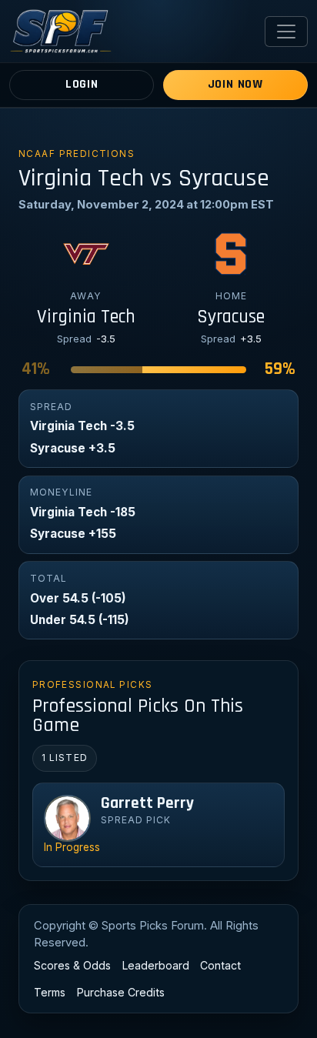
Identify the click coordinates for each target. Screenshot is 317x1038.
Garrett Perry (147, 803)
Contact (220, 965)
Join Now (235, 84)
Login (81, 84)
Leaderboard (155, 965)
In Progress (72, 847)
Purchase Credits (121, 992)
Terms (49, 992)
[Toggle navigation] (286, 31)
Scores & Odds (72, 965)
